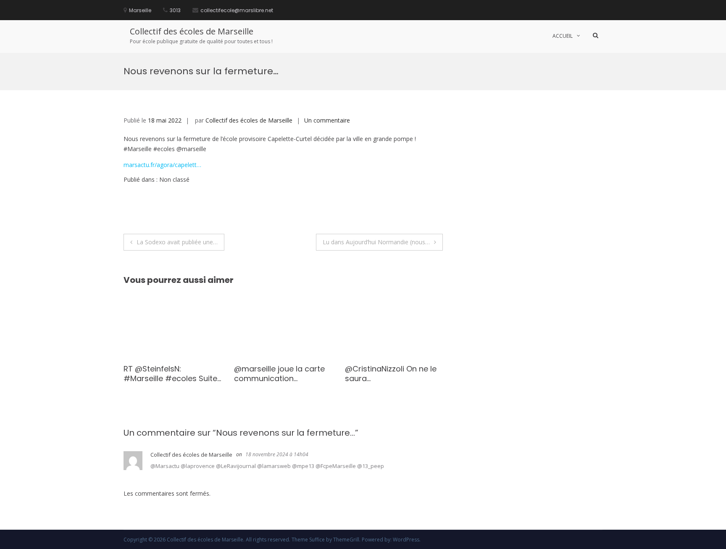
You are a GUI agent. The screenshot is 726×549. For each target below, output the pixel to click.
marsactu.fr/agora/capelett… (162, 165)
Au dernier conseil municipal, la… (251, 373)
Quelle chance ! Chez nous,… (146, 373)
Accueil (562, 35)
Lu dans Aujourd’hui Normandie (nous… (376, 242)
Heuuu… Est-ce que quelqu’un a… (363, 373)
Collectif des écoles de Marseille (191, 31)
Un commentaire (327, 120)
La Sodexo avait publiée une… (177, 242)
